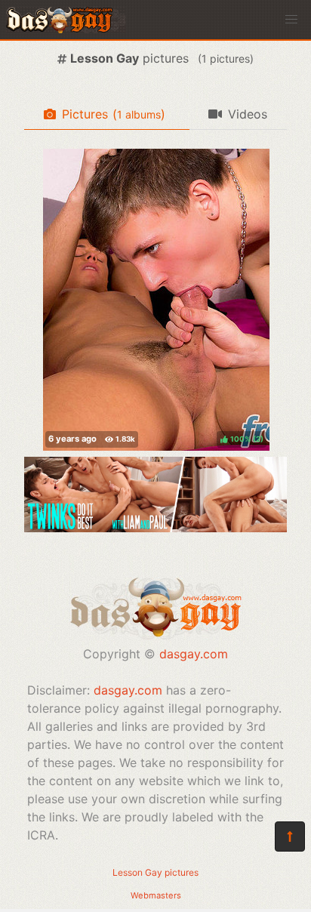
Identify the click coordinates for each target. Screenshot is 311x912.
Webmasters (156, 895)
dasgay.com (193, 653)
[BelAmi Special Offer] (155, 527)
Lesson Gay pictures (155, 872)
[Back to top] (290, 836)
